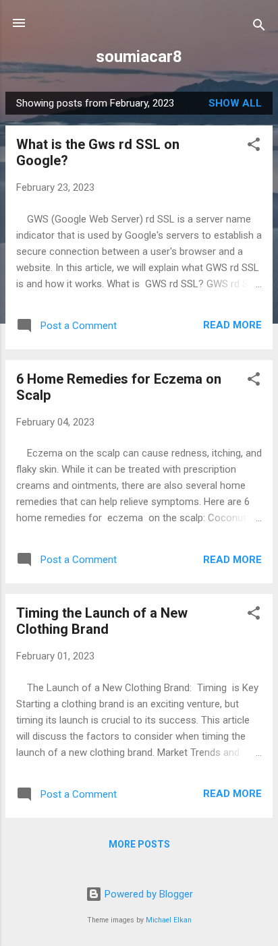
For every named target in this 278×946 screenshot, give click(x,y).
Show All (235, 103)
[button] (254, 146)
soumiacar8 (139, 56)
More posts (139, 844)
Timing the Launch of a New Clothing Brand (102, 621)
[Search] (259, 27)
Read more (232, 325)
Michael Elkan (169, 920)
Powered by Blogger (147, 894)
